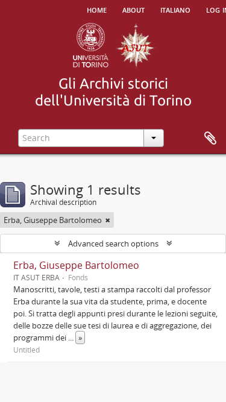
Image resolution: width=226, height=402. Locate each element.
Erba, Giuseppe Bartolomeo (76, 265)
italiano (175, 9)
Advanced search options (113, 243)
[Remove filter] (107, 220)
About (133, 9)
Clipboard (210, 139)
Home (97, 9)
